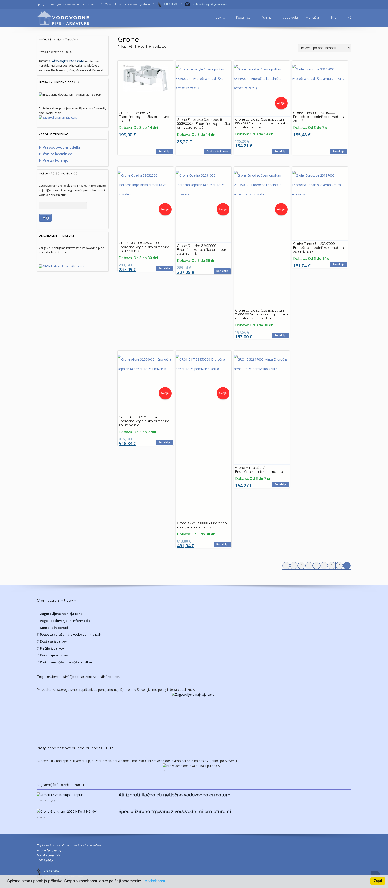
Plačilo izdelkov (52, 648)
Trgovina (219, 17)
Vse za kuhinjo (55, 160)
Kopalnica (243, 17)
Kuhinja (266, 17)
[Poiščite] (349, 17)
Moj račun (313, 17)
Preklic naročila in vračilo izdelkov (66, 662)
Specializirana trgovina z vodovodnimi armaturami (175, 811)
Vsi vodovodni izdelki (61, 147)
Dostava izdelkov (53, 641)
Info (334, 17)
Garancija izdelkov (54, 655)
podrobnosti (155, 881)
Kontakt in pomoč (54, 628)
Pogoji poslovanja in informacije (65, 621)
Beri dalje (164, 151)
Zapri (378, 881)
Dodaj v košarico (217, 151)
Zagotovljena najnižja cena (61, 614)
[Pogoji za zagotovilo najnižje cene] (73, 117)
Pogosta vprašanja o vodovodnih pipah (70, 634)
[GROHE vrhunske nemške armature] (64, 266)
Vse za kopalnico (58, 153)
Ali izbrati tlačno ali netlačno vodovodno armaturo (174, 795)
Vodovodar (291, 17)
